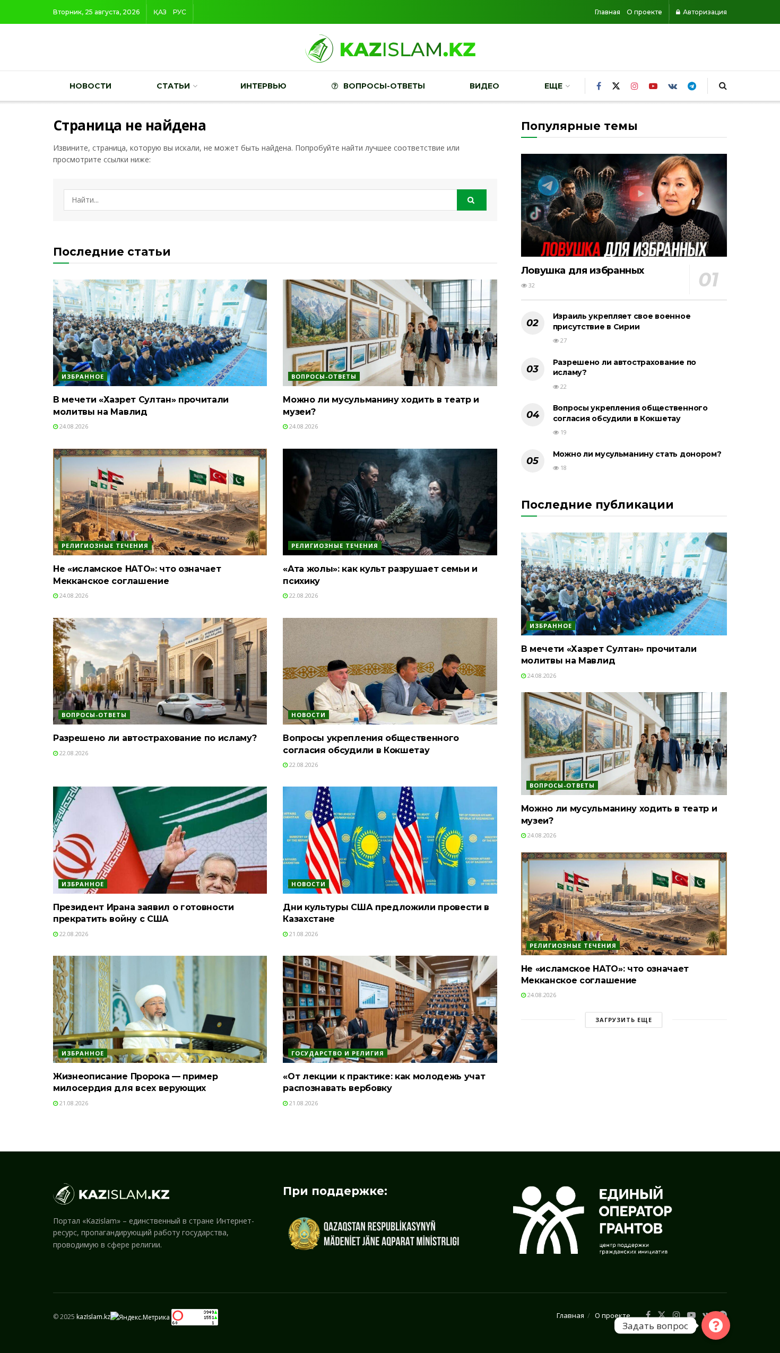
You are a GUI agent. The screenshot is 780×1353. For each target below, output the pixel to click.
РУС (179, 12)
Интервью (263, 86)
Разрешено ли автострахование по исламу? (155, 738)
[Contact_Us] (715, 1325)
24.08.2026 (73, 426)
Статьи (173, 86)
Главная (607, 12)
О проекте (644, 12)
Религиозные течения (105, 545)
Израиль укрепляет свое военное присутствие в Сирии (622, 321)
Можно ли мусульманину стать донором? (637, 454)
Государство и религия (337, 1053)
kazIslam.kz (93, 1316)
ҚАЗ (160, 12)
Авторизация (704, 12)
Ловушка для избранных (582, 270)
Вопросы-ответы (384, 86)
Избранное (83, 376)
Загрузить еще (623, 1020)
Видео (484, 86)
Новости (90, 86)
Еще (553, 86)
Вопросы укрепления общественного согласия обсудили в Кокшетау (630, 413)
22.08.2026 (303, 595)
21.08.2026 (303, 934)
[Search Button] (472, 200)
